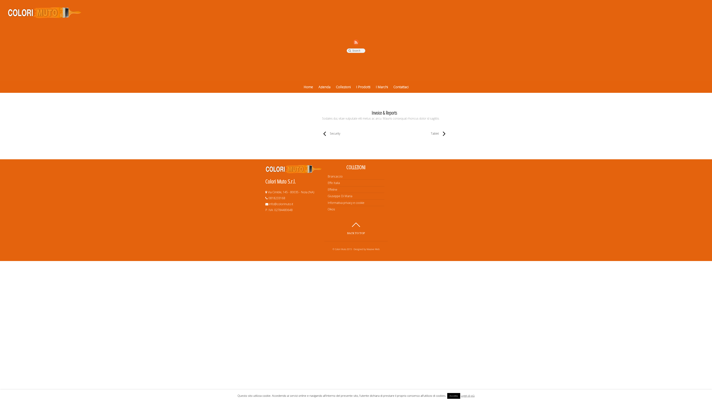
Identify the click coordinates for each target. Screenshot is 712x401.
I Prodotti (363, 87)
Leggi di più (468, 395)
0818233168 (276, 198)
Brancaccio (335, 176)
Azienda (324, 87)
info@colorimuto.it (280, 204)
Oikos (331, 209)
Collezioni (343, 87)
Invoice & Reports (384, 113)
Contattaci (400, 87)
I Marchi (382, 87)
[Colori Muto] (44, 16)
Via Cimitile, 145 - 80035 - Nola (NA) (290, 192)
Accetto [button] (453, 395)
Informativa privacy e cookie (346, 203)
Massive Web (373, 249)
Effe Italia (334, 183)
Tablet (413, 133)
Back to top (356, 233)
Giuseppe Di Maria (340, 196)
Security (331, 133)
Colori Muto (340, 249)
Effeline (332, 190)
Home (308, 87)
